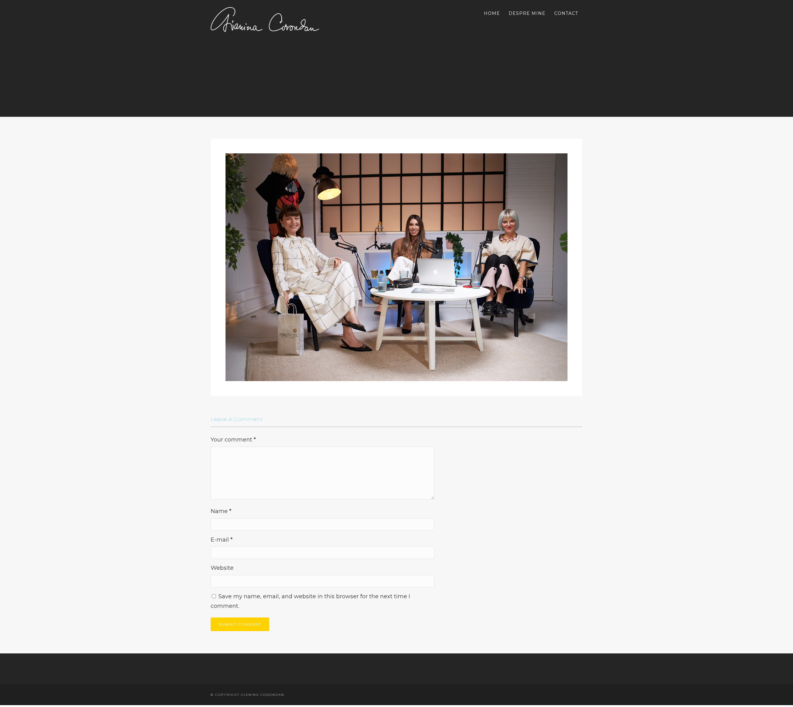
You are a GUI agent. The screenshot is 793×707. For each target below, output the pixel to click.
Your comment (233, 439)
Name (221, 511)
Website (222, 567)
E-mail (222, 539)
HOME (492, 13)
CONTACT (566, 13)
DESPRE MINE (527, 13)
